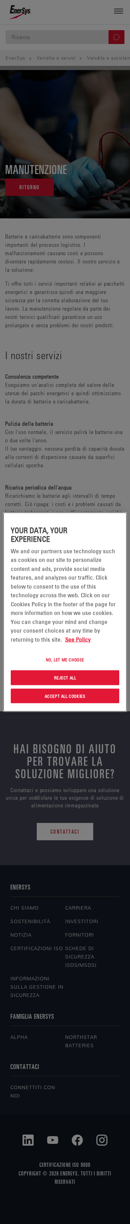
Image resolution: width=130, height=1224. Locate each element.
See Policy (78, 639)
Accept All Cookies (65, 695)
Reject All (65, 677)
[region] (65, 612)
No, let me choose (65, 659)
